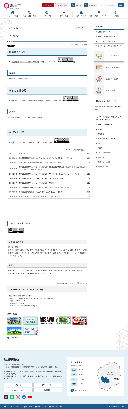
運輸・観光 (102, 157)
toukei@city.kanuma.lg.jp (27, 305)
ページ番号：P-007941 (78, 44)
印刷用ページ (82, 28)
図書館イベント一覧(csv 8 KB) (25, 62)
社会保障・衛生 (103, 166)
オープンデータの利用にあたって (110, 46)
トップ (9, 28)
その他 (100, 143)
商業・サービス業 (104, 162)
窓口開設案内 (55, 376)
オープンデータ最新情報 (106, 41)
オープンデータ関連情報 (106, 36)
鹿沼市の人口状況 (80, 390)
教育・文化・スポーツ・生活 (108, 138)
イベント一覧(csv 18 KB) (23, 142)
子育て (100, 129)
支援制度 (101, 134)
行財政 (100, 148)
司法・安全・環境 (104, 152)
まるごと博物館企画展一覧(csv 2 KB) (28, 100)
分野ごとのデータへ (105, 32)
